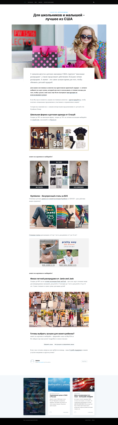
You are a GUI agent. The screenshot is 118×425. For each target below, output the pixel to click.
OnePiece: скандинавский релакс (34, 394)
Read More (84, 361)
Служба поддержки (75, 350)
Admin (37, 360)
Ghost (93, 420)
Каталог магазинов (49, 2)
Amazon (40, 2)
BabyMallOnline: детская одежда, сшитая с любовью (34, 402)
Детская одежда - (63, 12)
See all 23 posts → (34, 412)
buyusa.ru (53, 120)
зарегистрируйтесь (75, 100)
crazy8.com (35, 120)
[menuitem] (30, 2)
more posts (41, 362)
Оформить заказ (48, 344)
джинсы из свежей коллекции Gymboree (55, 199)
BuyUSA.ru (30, 2)
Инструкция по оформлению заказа (64, 344)
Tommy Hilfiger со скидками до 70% (34, 398)
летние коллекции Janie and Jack (55, 281)
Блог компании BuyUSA (28, 420)
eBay (36, 2)
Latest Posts (88, 420)
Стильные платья (34, 235)
